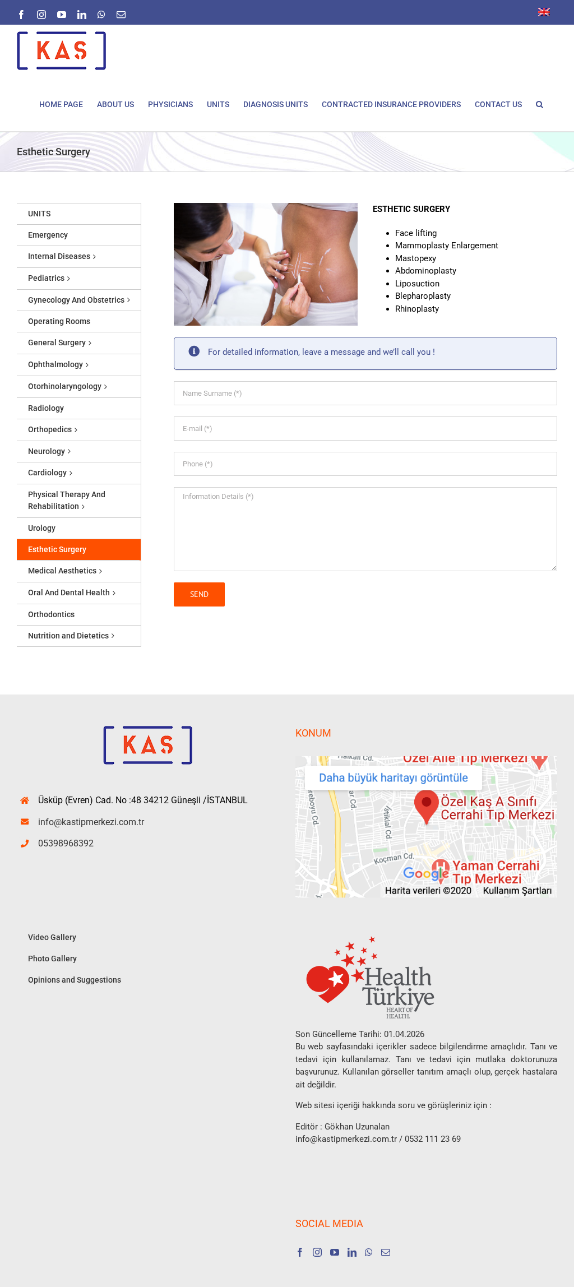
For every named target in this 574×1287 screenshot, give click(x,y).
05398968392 (66, 843)
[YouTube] (334, 1252)
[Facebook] (299, 1252)
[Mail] (385, 1252)
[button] (539, 103)
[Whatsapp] (369, 1252)
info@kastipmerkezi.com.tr (91, 822)
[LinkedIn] (352, 1252)
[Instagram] (317, 1252)
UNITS (39, 213)
